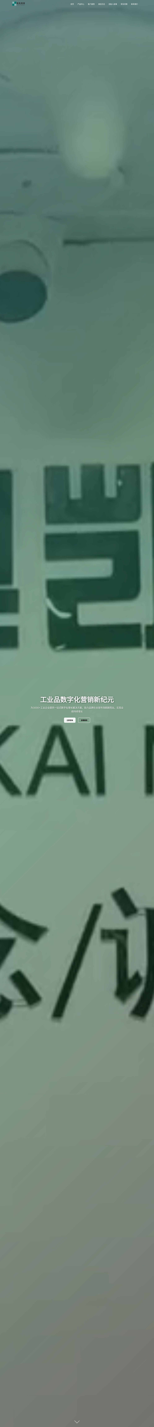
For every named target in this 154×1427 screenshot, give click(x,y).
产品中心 (81, 4)
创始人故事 (113, 4)
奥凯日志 (101, 4)
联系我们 (134, 4)
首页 (72, 4)
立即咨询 (70, 720)
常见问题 (124, 4)
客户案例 (91, 4)
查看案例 (84, 720)
